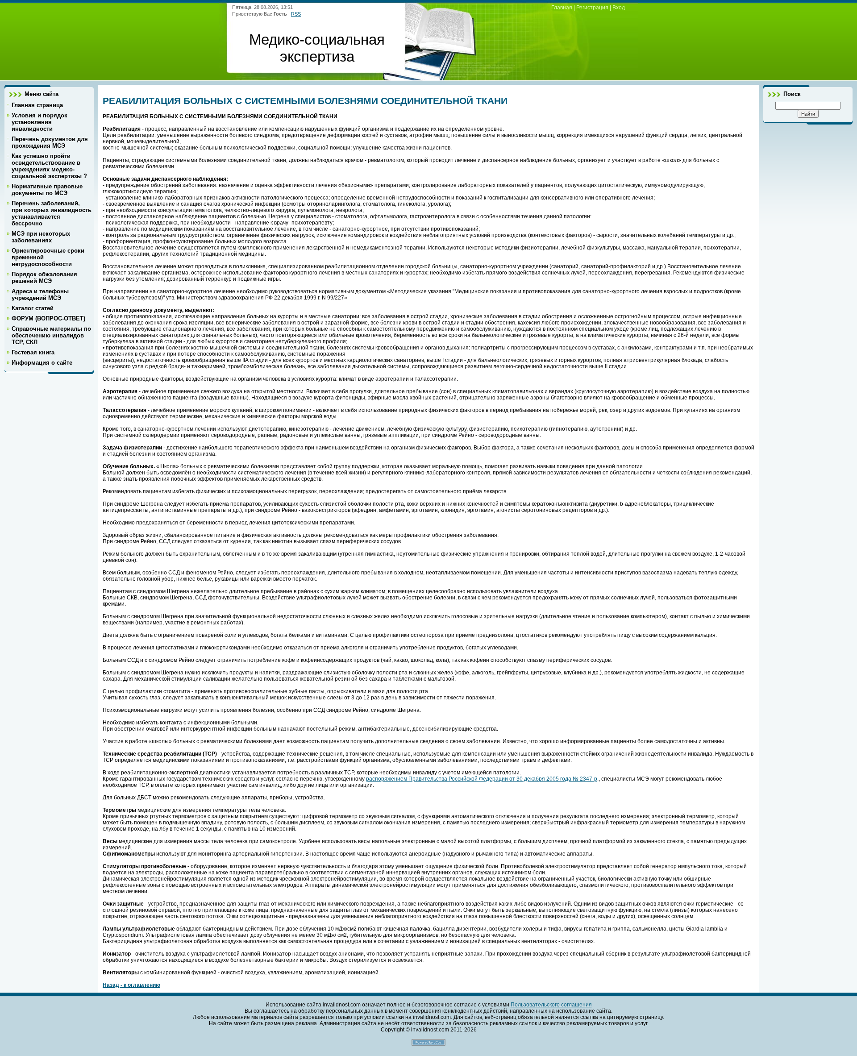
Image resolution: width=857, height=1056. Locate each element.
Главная (561, 7)
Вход (618, 7)
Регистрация (592, 7)
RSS (296, 14)
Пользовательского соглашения (551, 1005)
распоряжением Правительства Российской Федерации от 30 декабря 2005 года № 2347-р (481, 779)
